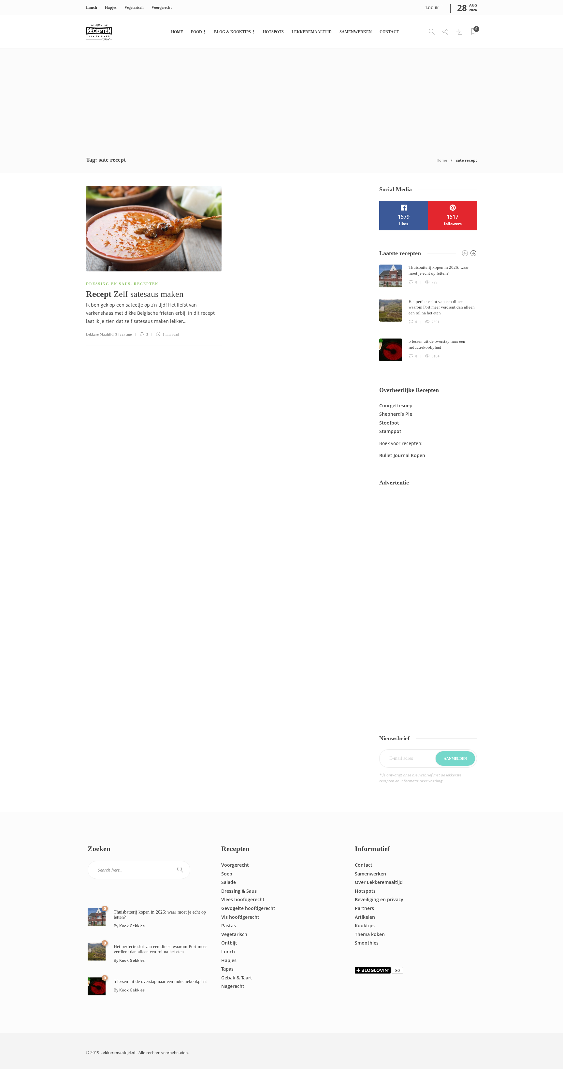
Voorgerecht (162, 7)
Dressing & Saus (239, 891)
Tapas (227, 969)
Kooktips (365, 925)
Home (177, 32)
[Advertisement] (281, 97)
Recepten (146, 284)
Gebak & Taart (236, 978)
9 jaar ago (123, 334)
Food (196, 32)
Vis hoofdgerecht (240, 917)
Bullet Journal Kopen (402, 455)
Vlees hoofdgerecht (243, 899)
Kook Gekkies (132, 926)
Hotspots (273, 32)
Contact (389, 32)
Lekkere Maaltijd (99, 334)
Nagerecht (232, 986)
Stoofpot (389, 423)
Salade (228, 882)
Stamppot (390, 431)
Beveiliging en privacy (379, 899)
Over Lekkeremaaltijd (379, 882)
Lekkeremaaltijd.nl (117, 1052)
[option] (428, 313)
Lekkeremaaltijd (312, 32)
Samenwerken (355, 32)
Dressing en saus (108, 284)
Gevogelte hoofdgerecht (248, 908)
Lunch (91, 7)
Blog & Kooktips (232, 32)
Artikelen (365, 917)
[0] (97, 916)
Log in (432, 8)
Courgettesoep (395, 405)
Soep (226, 874)
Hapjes (111, 7)
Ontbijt (229, 943)
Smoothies (367, 943)
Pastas (228, 925)
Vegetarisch (134, 7)
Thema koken (370, 934)
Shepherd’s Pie (395, 414)
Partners (364, 908)
